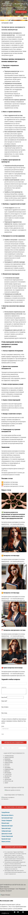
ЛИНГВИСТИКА (7, 776)
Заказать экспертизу (21, 12)
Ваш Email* (4, 697)
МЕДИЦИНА (7, 771)
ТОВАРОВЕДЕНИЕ (8, 761)
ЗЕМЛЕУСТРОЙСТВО (9, 757)
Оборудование (5, 23)
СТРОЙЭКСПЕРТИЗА (9, 755)
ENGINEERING (7, 759)
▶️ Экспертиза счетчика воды (9, 482)
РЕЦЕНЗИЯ (6, 777)
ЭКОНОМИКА (7, 767)
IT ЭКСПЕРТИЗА (7, 774)
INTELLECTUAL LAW (8, 781)
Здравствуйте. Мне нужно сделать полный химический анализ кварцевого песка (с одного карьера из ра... (15, 872)
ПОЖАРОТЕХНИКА (8, 762)
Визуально (3, 687)
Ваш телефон (4, 707)
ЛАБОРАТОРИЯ (7, 779)
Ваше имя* (4, 701)
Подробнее (16, 910)
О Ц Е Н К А (6, 766)
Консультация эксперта (14, 847)
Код (5, 687)
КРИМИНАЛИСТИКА (8, 769)
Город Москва (5, 812)
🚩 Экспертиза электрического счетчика (12, 486)
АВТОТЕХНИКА (7, 772)
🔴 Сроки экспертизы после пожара (12, 667)
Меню (25, 18)
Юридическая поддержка (14, 742)
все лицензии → (5, 799)
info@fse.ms (21, 9)
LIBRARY (11, 23)
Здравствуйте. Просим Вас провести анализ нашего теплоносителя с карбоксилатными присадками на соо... (14, 858)
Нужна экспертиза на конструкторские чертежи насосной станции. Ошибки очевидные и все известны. (15, 867)
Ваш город (4, 713)
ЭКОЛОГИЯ (7, 764)
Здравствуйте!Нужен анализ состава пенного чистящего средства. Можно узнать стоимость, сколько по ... (15, 853)
